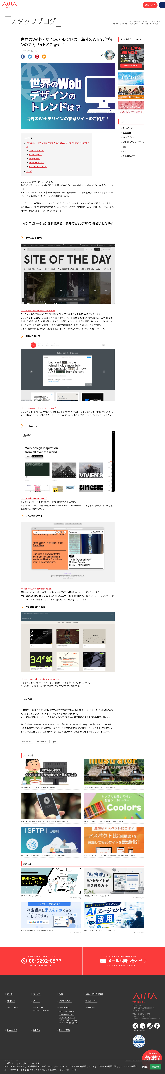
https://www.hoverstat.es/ (36, 589)
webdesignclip (38, 167)
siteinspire (35, 155)
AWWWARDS (36, 151)
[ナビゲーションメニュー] (162, 5)
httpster (34, 159)
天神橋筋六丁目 (129, 156)
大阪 (124, 151)
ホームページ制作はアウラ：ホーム (139, 21)
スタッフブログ (155, 21)
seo (124, 147)
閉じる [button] (145, 1067)
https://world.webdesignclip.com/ (41, 679)
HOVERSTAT (36, 163)
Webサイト (27, 742)
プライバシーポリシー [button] (69, 1070)
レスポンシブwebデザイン (133, 142)
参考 (55, 742)
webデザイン (42, 742)
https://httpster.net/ (34, 498)
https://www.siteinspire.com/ (38, 408)
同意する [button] (155, 1067)
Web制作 (127, 133)
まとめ (29, 171)
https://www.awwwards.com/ (38, 311)
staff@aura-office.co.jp (149, 1018)
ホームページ (128, 128)
